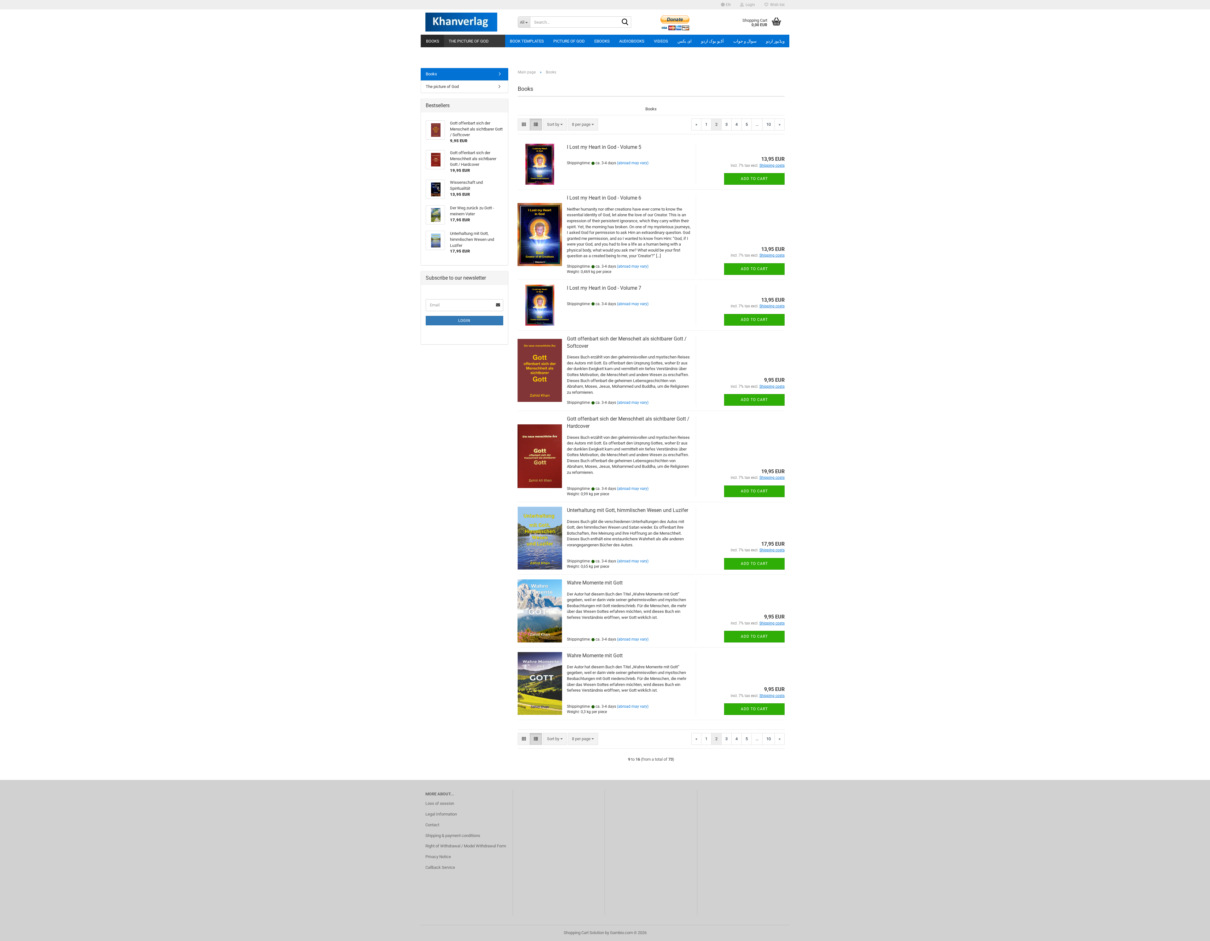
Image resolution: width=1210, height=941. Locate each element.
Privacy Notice (438, 856)
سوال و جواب (745, 41)
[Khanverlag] (466, 22)
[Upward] (1192, 931)
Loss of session (439, 803)
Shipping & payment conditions (452, 835)
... (757, 124)
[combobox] (555, 125)
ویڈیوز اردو (775, 41)
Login (464, 320)
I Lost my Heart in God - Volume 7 (604, 288)
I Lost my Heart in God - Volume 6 (604, 198)
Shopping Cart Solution (584, 932)
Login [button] (749, 5)
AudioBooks (631, 41)
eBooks (602, 41)
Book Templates (527, 41)
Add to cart (754, 179)
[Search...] (625, 22)
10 (768, 124)
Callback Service (440, 867)
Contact (432, 824)
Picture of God (569, 41)
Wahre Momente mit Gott (595, 583)
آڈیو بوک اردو (712, 41)
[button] (725, 4)
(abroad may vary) (632, 163)
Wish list (776, 5)
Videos (661, 41)
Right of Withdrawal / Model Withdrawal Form (465, 846)
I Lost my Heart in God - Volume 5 (604, 147)
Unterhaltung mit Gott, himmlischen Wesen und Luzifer (627, 510)
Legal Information (441, 814)
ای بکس (684, 41)
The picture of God (469, 41)
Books (432, 41)
